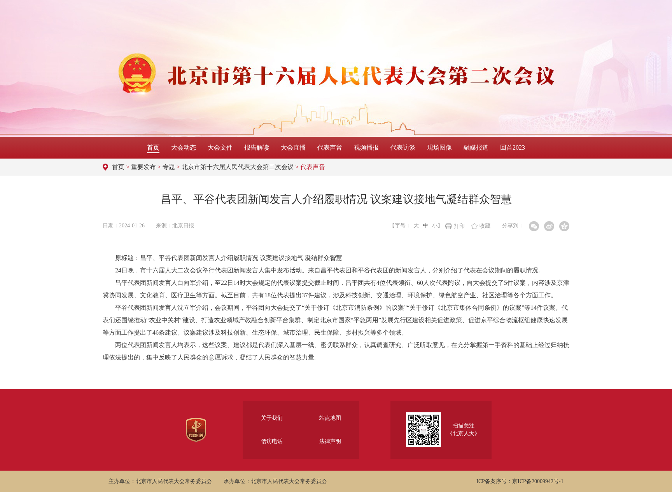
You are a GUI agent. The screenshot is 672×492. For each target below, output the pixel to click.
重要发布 (143, 167)
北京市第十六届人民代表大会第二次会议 (238, 167)
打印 (459, 226)
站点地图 (330, 418)
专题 (169, 167)
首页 (118, 167)
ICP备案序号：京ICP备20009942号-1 (520, 481)
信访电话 (272, 441)
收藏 (485, 226)
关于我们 (272, 418)
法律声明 (330, 441)
